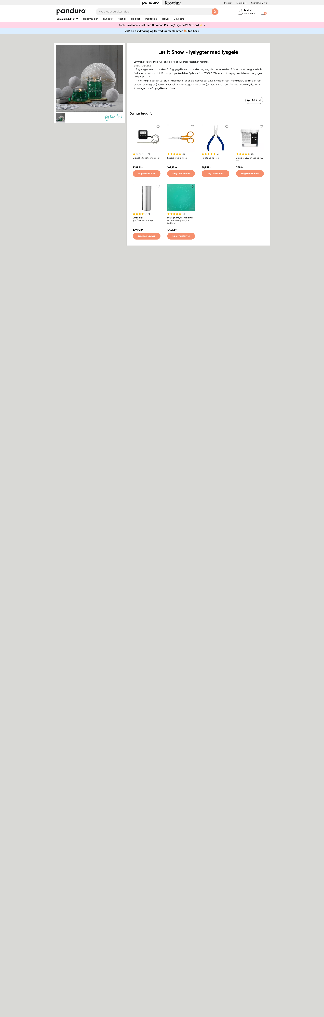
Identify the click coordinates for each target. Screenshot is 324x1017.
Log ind (247, 10)
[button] (67, 19)
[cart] (263, 12)
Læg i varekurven (146, 173)
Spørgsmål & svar (259, 3)
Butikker (228, 3)
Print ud (256, 100)
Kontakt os (241, 3)
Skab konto (249, 13)
